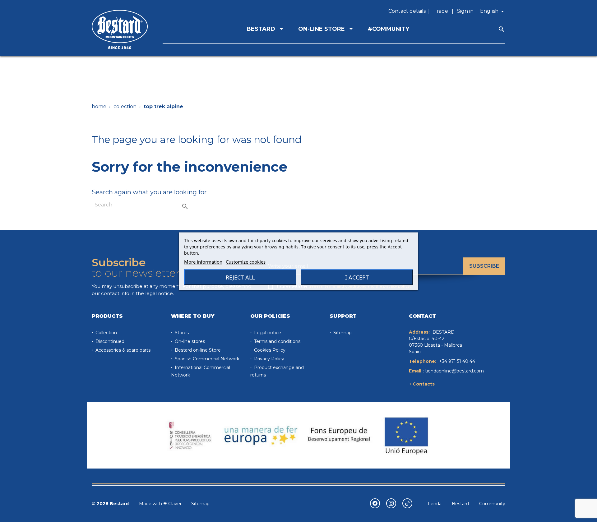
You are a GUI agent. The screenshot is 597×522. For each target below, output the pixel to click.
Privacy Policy (268, 359)
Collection (105, 332)
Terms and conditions (276, 341)
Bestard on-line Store (197, 350)
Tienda (434, 503)
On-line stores (189, 341)
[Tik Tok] (407, 503)
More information (203, 261)
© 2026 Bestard (110, 503)
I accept (357, 277)
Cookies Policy (269, 350)
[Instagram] (391, 503)
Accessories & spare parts (122, 350)
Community (492, 503)
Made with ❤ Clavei (160, 503)
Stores (181, 332)
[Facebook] (375, 503)
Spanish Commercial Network (206, 359)
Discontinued (109, 341)
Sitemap (342, 332)
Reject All (240, 277)
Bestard (460, 503)
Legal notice (267, 332)
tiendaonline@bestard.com (454, 371)
